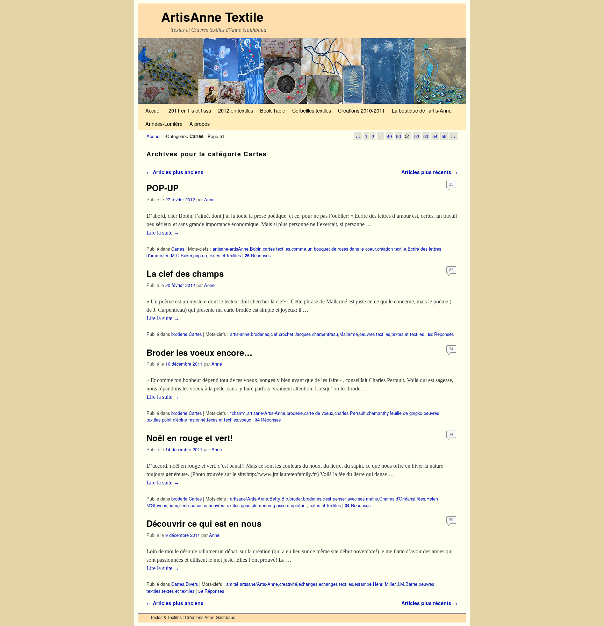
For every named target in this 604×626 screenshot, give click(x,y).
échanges (308, 584)
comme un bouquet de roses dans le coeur (334, 248)
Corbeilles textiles (311, 110)
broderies (260, 334)
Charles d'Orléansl (397, 498)
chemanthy (377, 413)
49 (389, 136)
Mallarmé (348, 334)
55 (443, 136)
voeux (245, 419)
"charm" (238, 413)
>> (453, 136)
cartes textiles (276, 248)
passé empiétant (290, 505)
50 (398, 136)
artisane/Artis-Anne (266, 413)
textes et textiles (224, 255)
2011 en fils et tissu (189, 110)
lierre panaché (193, 505)
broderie (179, 334)
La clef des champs (185, 273)
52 (416, 136)
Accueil (153, 110)
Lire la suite (162, 233)
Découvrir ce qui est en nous (203, 523)
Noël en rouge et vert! (189, 438)
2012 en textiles (235, 110)
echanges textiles (336, 584)
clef (274, 334)
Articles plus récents (429, 171)
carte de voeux (318, 413)
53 (425, 136)
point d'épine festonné (184, 419)
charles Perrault (350, 413)
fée (166, 255)
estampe (363, 584)
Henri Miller (384, 584)
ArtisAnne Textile (212, 16)
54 (434, 136)
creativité (288, 584)
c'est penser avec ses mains (350, 498)
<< (358, 136)
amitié (232, 584)
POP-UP (162, 188)
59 (451, 520)
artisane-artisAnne (231, 248)
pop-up (200, 255)
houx (173, 505)
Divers (192, 584)
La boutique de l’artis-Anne (422, 110)
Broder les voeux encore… (199, 352)
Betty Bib (278, 498)
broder (295, 498)
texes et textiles (222, 419)
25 (451, 184)
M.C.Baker (181, 255)
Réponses (258, 255)
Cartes (177, 248)
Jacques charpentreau (316, 334)
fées (421, 498)
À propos (199, 123)
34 (451, 349)
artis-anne (240, 334)
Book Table (272, 110)
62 (451, 270)
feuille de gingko (406, 413)
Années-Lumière (163, 123)
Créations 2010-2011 (361, 110)
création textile (391, 248)
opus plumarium (257, 505)
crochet (286, 334)
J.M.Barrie (407, 584)
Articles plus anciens (174, 171)
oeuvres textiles (374, 334)
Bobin (255, 248)
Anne (209, 199)
